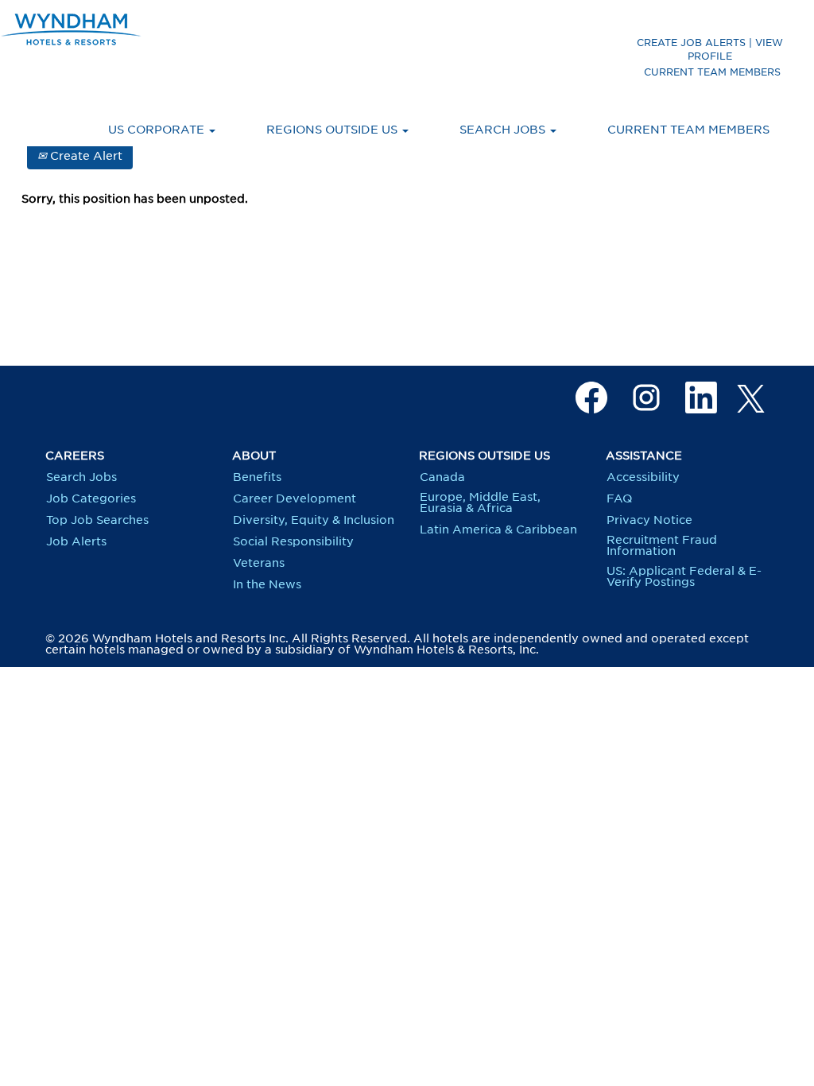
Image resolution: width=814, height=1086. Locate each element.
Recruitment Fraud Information (662, 545)
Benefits (257, 477)
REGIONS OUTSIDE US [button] (333, 129)
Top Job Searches (97, 520)
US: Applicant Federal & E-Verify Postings (684, 576)
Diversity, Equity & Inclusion (313, 520)
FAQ (619, 498)
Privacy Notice (649, 520)
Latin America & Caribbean (498, 529)
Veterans (259, 563)
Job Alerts (76, 541)
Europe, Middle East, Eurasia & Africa (480, 502)
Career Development (294, 498)
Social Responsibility (293, 541)
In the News (267, 584)
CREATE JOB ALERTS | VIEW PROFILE (710, 49)
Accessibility (643, 477)
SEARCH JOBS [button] (503, 129)
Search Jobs (81, 477)
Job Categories (91, 498)
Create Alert (84, 155)
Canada (442, 477)
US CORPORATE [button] (157, 129)
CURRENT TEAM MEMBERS (712, 72)
